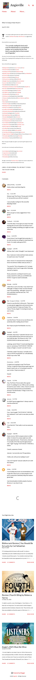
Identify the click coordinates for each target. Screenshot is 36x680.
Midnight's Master (6, 81)
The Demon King (6, 103)
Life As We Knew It (6, 137)
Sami (21, 137)
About (13, 11)
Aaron (17, 94)
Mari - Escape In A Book (13, 301)
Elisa (20, 107)
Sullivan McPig (19, 71)
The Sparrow (5, 98)
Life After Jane (20, 124)
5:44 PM (15, 317)
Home (4, 11)
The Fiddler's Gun (6, 92)
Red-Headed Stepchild (7, 115)
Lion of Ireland (5, 90)
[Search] (29, 3)
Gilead (4, 84)
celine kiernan (11, 167)
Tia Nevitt (9, 221)
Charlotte (17, 113)
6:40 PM (17, 362)
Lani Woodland (28, 73)
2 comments (11, 562)
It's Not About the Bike (7, 132)
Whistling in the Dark (7, 105)
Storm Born (5, 88)
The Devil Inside (6, 69)
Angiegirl (9, 248)
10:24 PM (14, 410)
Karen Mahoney (21, 98)
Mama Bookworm (19, 88)
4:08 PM (15, 433)
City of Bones (5, 128)
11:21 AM (12, 193)
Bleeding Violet (6, 67)
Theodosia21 (20, 122)
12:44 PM (14, 236)
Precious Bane (5, 130)
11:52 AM (16, 221)
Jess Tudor (17, 67)
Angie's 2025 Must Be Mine (14, 647)
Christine (18, 82)
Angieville (15, 676)
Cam (17, 84)
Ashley (9, 469)
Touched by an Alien (6, 71)
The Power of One (6, 107)
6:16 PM (15, 332)
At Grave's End (5, 75)
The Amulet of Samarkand (8, 111)
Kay (18, 115)
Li (22, 109)
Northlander (5, 113)
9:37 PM (15, 399)
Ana (23, 67)
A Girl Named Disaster (7, 120)
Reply (9, 189)
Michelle (20, 135)
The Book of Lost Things (7, 118)
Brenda (19, 126)
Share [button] (4, 172)
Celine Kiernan (21, 36)
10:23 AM (13, 422)
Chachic (18, 117)
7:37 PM (14, 380)
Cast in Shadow (6, 122)
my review (19, 151)
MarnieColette (20, 81)
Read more (30, 562)
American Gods (6, 77)
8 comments (11, 614)
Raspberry (27, 86)
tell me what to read (23, 167)
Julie (30, 134)
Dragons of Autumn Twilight (8, 134)
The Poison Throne (13, 36)
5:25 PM (23, 301)
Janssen (22, 132)
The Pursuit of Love (6, 79)
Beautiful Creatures (6, 73)
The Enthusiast (5, 94)
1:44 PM (15, 248)
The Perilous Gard (6, 96)
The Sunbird (5, 117)
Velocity (4, 101)
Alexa (19, 79)
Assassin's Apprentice (7, 126)
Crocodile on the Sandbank (8, 109)
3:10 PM (14, 469)
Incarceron (5, 82)
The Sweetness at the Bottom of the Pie (10, 86)
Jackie (17, 69)
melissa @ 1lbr (18, 130)
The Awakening (6, 135)
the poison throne (8, 169)
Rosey (17, 77)
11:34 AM (13, 210)
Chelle (18, 90)
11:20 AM (18, 184)
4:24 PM (15, 284)
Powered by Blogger (19, 673)
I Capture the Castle (6, 124)
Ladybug (19, 92)
